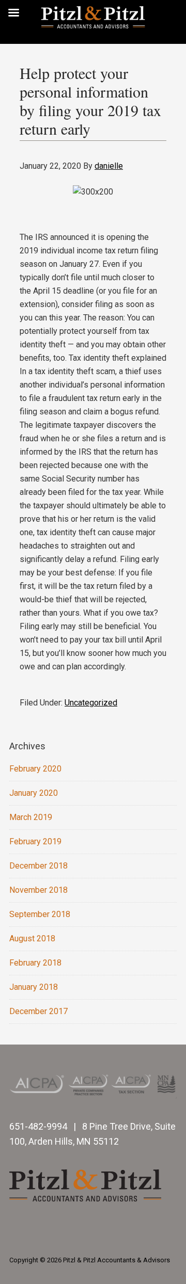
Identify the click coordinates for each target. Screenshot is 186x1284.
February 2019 (35, 841)
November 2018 (38, 890)
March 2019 (30, 817)
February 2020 (35, 769)
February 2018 (35, 963)
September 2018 (39, 914)
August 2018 (32, 938)
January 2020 (33, 793)
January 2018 (33, 987)
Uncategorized (91, 703)
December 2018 (38, 866)
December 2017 (38, 1011)
